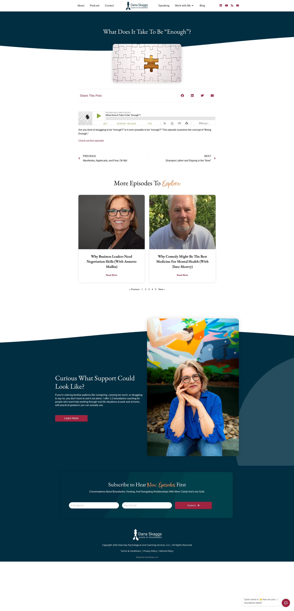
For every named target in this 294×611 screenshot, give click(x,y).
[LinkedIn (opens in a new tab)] (220, 5)
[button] (182, 95)
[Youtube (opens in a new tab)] (226, 5)
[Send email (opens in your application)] (237, 5)
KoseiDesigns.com (151, 557)
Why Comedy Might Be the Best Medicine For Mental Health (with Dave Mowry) (182, 261)
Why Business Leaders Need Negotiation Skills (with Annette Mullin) (112, 261)
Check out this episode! (91, 140)
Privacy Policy (150, 551)
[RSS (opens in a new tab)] (232, 5)
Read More (111, 275)
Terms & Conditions (131, 551)
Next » (161, 289)
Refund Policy (166, 551)
